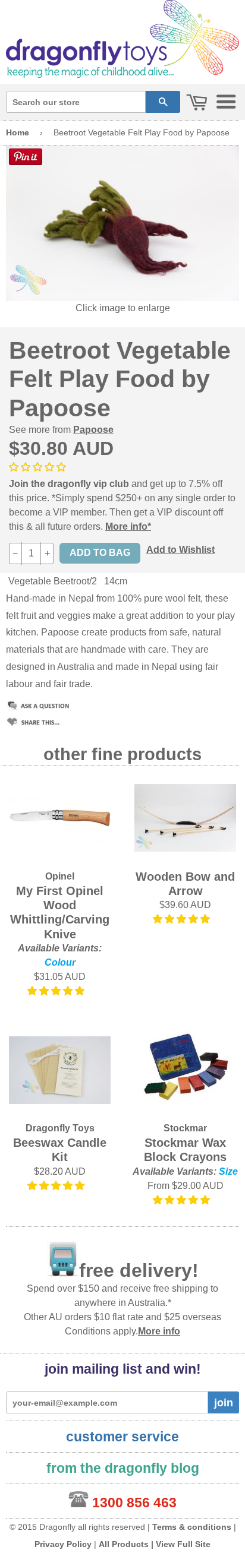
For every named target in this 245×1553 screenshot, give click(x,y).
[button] (57, 991)
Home (17, 132)
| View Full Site (181, 1544)
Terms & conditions (191, 1527)
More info (159, 1331)
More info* (128, 526)
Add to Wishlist (180, 550)
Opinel (59, 876)
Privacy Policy (63, 1544)
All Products (124, 1544)
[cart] (197, 103)
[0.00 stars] (38, 467)
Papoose (93, 430)
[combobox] (76, 102)
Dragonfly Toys (60, 1128)
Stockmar (185, 1128)
